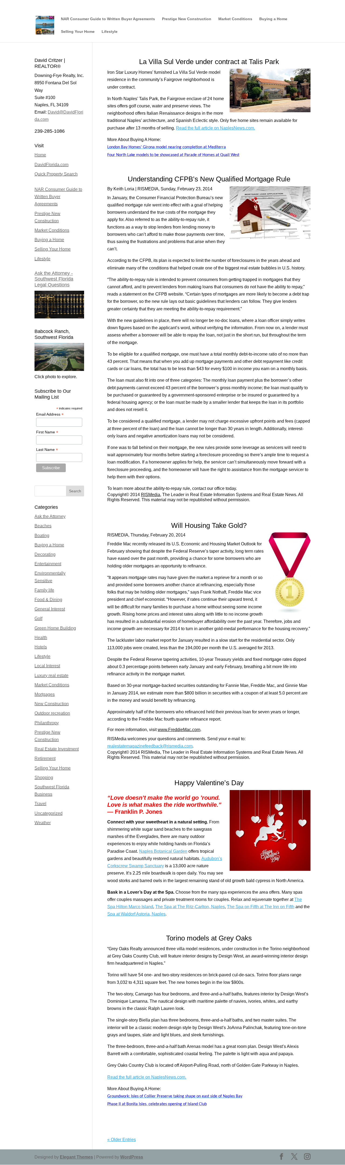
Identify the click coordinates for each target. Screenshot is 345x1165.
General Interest (49, 609)
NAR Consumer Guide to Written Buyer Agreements (108, 19)
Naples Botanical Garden (163, 851)
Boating (41, 535)
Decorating (45, 554)
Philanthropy (46, 723)
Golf (38, 618)
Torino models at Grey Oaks (209, 938)
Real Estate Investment (56, 749)
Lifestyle (110, 32)
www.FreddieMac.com (179, 729)
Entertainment (47, 564)
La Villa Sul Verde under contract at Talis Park (209, 62)
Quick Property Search (56, 174)
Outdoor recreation (52, 713)
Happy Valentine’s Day (209, 783)
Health (40, 637)
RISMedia (150, 494)
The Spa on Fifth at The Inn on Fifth (260, 906)
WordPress (131, 1157)
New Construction (51, 703)
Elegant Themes (76, 1157)
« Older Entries (121, 1139)
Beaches (42, 526)
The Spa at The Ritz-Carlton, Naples (190, 906)
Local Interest (47, 666)
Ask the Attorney (49, 516)
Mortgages (44, 694)
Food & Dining (48, 599)
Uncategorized (48, 813)
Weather (42, 822)
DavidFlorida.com (51, 164)
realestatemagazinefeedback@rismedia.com (149, 746)
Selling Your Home (78, 32)
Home (40, 155)
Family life (44, 590)
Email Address (50, 414)
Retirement (45, 758)
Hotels (40, 647)
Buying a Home (273, 19)
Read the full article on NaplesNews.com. (215, 128)
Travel (40, 803)
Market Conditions (235, 19)
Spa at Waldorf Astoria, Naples (136, 914)
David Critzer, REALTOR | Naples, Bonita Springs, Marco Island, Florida (256, 4)
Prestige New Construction (186, 19)
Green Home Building (55, 628)
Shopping (43, 777)
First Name (47, 432)
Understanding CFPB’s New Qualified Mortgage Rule (209, 179)
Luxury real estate (51, 675)
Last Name (47, 449)
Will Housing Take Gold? (209, 525)
